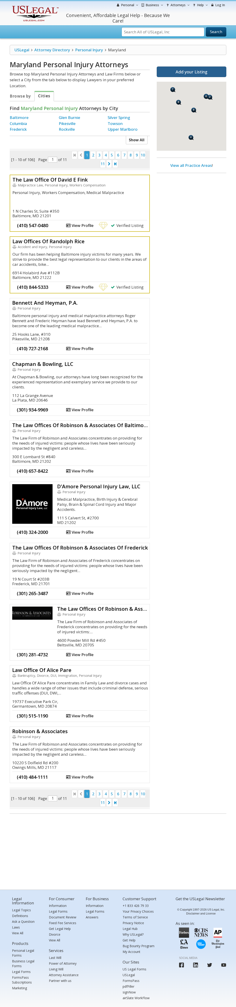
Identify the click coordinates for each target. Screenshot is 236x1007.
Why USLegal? (133, 934)
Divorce (54, 934)
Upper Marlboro (123, 129)
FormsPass (131, 980)
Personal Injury (89, 49)
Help (200, 5)
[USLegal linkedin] (195, 965)
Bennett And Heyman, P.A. (45, 302)
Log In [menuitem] (219, 5)
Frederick (18, 129)
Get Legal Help (60, 928)
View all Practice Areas (191, 165)
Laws (16, 927)
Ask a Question (23, 921)
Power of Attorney (63, 963)
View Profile (82, 225)
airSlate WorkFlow (136, 998)
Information (58, 905)
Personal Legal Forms (23, 953)
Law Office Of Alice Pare (41, 669)
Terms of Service (135, 917)
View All (17, 933)
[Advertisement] (191, 206)
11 (103, 163)
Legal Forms (21, 971)
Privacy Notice (133, 923)
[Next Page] (109, 164)
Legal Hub (130, 928)
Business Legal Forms (23, 963)
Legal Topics (21, 910)
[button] (210, 97)
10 (143, 155)
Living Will (56, 969)
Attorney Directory (52, 49)
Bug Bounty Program (138, 946)
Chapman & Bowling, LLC (42, 363)
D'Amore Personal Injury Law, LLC (98, 486)
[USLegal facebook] (181, 965)
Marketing (19, 988)
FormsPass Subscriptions (22, 979)
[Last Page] (115, 164)
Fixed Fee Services (62, 923)
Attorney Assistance (64, 975)
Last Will (55, 957)
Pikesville (67, 123)
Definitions (20, 916)
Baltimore (19, 117)
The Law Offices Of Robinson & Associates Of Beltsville (124, 608)
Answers (92, 917)
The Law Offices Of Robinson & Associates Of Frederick (80, 547)
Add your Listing (191, 72)
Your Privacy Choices (138, 911)
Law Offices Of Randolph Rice (48, 241)
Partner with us (60, 980)
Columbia (18, 123)
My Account (131, 951)
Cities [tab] (44, 95)
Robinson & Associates (40, 731)
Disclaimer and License (201, 913)
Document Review (62, 917)
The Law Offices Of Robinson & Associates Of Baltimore (80, 425)
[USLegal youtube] (223, 965)
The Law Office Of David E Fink (50, 179)
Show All (137, 139)
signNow (129, 992)
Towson (115, 123)
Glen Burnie (69, 117)
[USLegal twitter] (209, 965)
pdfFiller (128, 986)
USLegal (21, 49)
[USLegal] (35, 6)
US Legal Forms (134, 969)
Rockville (67, 129)
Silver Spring (119, 117)
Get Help (129, 940)
